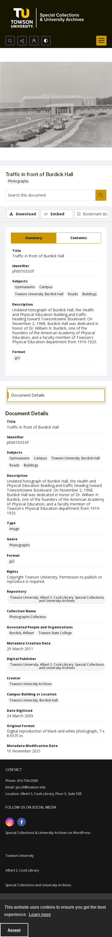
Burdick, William (22, 633)
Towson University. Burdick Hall (39, 294)
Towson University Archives (31, 684)
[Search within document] (100, 195)
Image (14, 528)
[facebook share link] (21, 822)
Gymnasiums (25, 287)
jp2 (17, 357)
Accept (14, 930)
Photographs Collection (28, 616)
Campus (45, 287)
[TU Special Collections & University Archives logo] (48, 18)
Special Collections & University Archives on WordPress (47, 832)
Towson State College (55, 633)
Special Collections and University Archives (38, 885)
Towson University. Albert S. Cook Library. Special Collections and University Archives (57, 599)
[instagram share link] (9, 822)
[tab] (33, 238)
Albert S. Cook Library (22, 870)
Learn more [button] (40, 914)
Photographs (18, 181)
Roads (73, 294)
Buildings (89, 294)
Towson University (19, 855)
